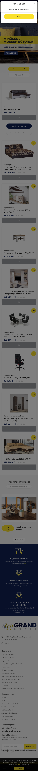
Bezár (19, 16)
